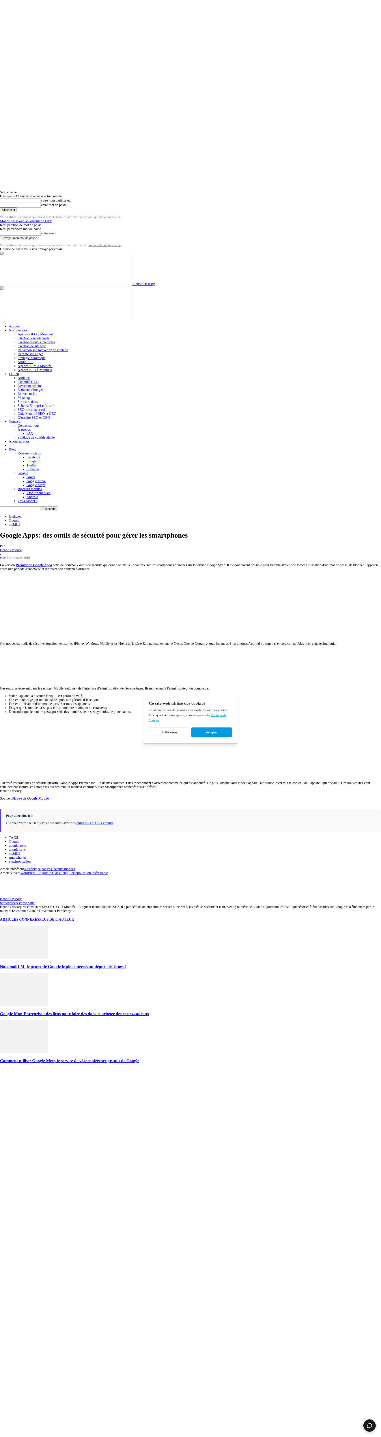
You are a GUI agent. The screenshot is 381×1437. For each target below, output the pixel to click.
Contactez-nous (28, 425)
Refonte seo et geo (30, 354)
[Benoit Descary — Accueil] (66, 319)
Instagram (33, 461)
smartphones (17, 857)
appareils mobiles (30, 489)
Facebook (33, 457)
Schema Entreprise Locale (36, 405)
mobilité (14, 524)
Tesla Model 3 (27, 501)
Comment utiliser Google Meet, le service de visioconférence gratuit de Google (69, 1060)
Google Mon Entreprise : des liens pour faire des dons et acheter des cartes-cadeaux (74, 1013)
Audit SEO (25, 362)
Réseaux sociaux (29, 453)
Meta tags (24, 398)
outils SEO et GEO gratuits (95, 823)
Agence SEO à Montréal (35, 370)
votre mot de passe (54, 205)
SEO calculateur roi (31, 409)
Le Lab (14, 374)
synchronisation (20, 861)
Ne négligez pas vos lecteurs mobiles (49, 869)
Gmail (30, 477)
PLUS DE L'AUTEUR (56, 919)
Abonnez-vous (19, 441)
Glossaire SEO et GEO (34, 417)
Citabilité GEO (28, 382)
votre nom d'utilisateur (56, 200)
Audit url (24, 378)
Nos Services (18, 330)
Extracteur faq (27, 394)
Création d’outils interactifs (36, 342)
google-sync (17, 849)
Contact (14, 421)
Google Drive (36, 481)
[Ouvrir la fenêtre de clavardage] (369, 1425)
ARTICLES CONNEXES (19, 919)
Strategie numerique (31, 358)
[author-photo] (10, 895)
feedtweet (15, 516)
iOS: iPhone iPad (38, 493)
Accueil (14, 326)
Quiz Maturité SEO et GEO (37, 413)
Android (32, 497)
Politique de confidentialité (36, 437)
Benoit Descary (11, 550)
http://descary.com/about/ (17, 903)
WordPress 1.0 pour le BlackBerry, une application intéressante (64, 873)
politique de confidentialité (104, 217)
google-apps (17, 845)
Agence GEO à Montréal (35, 334)
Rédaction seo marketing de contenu (43, 350)
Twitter (31, 465)
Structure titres (28, 402)
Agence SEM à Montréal (35, 366)
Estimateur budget (30, 390)
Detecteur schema (30, 386)
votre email (48, 233)
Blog (12, 449)
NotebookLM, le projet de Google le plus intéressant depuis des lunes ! (63, 966)
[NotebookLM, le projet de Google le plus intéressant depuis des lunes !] (24, 958)
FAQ (30, 433)
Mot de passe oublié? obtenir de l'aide (26, 221)
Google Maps (35, 485)
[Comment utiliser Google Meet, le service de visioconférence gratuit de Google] (24, 1052)
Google (23, 473)
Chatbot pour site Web (33, 338)
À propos (24, 429)
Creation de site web (32, 346)
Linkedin (32, 469)
